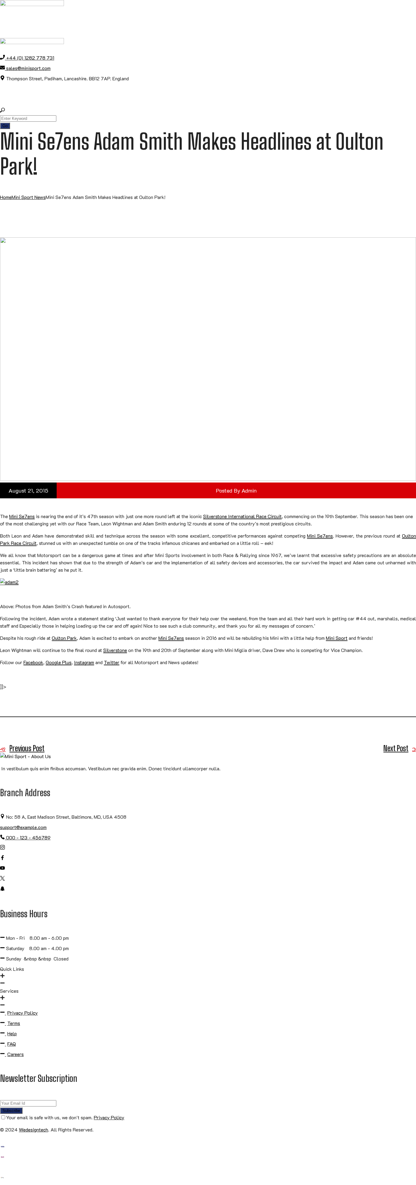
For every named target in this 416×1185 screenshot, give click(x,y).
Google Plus (59, 662)
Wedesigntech (33, 1129)
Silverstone (115, 650)
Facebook (33, 662)
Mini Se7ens (22, 516)
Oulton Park (64, 638)
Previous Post (26, 748)
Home (6, 197)
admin (249, 490)
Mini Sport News (29, 197)
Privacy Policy (109, 1117)
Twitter (111, 662)
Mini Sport (336, 638)
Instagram (84, 662)
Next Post (395, 748)
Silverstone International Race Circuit (242, 516)
